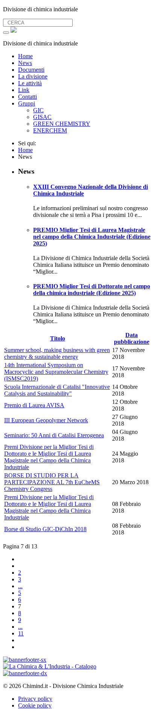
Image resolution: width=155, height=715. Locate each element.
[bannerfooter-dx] (25, 673)
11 (21, 633)
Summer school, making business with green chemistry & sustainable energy (57, 353)
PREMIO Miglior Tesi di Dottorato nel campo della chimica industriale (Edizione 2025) (91, 289)
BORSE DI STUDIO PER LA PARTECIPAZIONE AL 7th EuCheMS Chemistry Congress (52, 482)
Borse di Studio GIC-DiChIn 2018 (45, 529)
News (25, 63)
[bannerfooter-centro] (49, 666)
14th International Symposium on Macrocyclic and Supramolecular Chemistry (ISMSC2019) (56, 372)
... (20, 586)
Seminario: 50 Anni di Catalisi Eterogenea (54, 435)
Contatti (27, 96)
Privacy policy (35, 698)
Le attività (30, 83)
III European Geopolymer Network (46, 420)
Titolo (57, 338)
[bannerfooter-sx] (24, 659)
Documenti (31, 69)
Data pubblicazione (131, 338)
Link (23, 90)
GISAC (42, 117)
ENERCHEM (50, 130)
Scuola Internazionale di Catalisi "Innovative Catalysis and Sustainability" (57, 390)
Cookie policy (35, 705)
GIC (38, 110)
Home (25, 56)
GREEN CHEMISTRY (61, 123)
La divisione (32, 76)
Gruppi (26, 103)
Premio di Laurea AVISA (34, 405)
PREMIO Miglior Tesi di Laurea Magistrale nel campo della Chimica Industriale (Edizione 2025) (91, 237)
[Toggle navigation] (6, 33)
